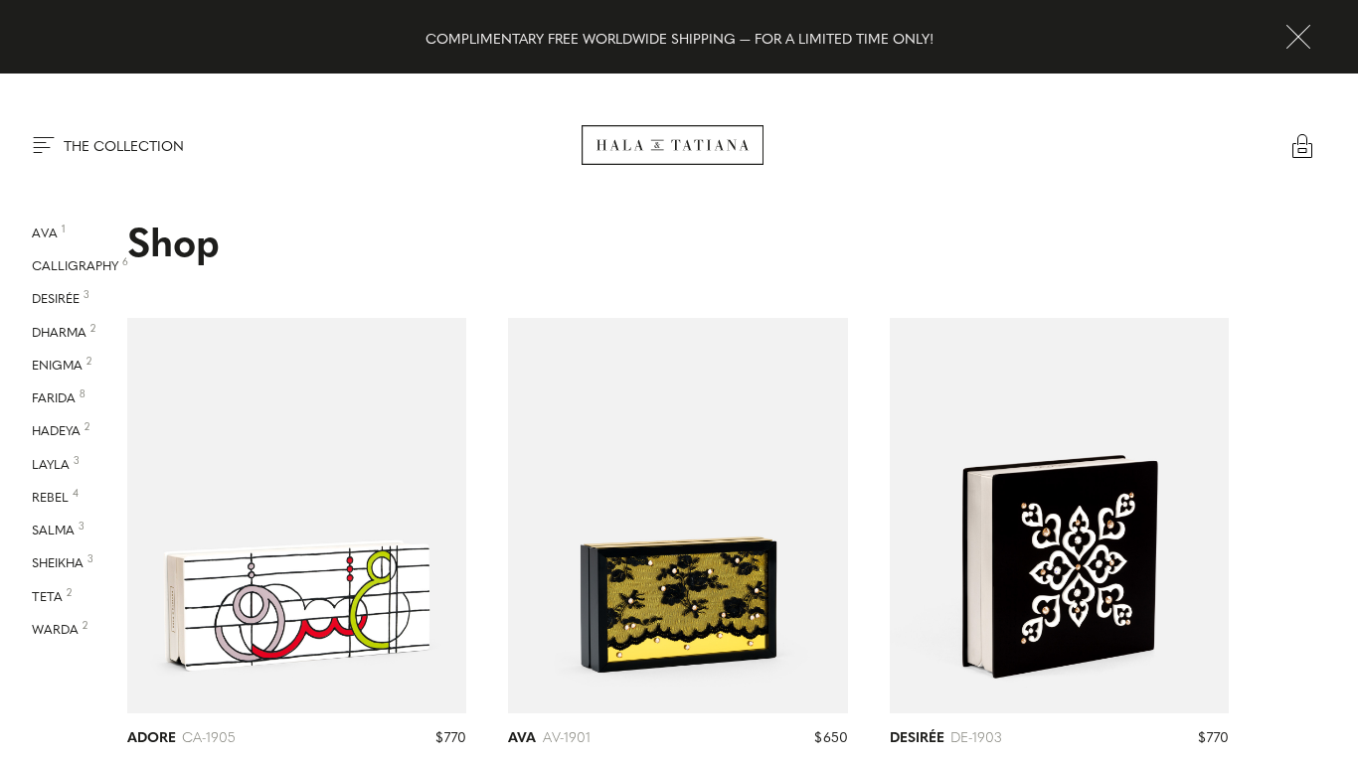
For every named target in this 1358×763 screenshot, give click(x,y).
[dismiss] (1298, 37)
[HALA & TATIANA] (673, 145)
